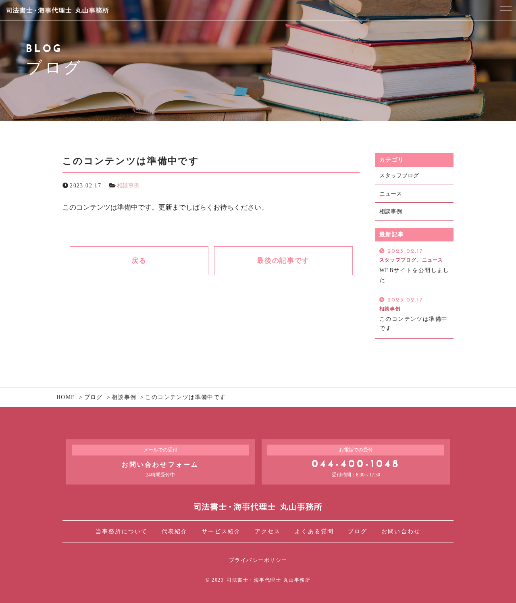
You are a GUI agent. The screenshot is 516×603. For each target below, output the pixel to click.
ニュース (390, 194)
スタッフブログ (399, 176)
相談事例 (128, 186)
